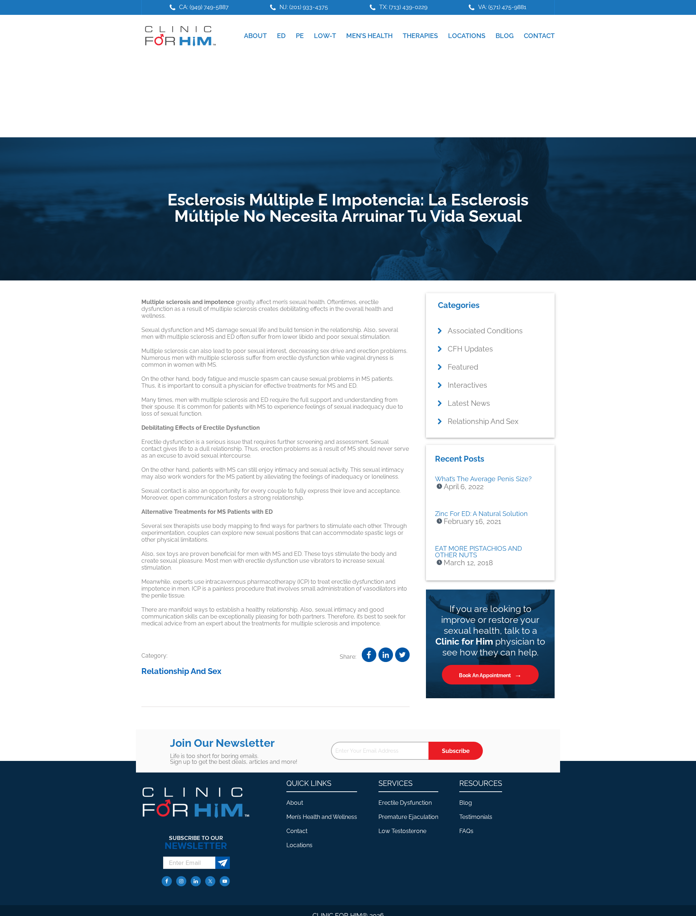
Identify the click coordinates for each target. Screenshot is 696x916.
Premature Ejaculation (408, 816)
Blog (465, 802)
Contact (296, 831)
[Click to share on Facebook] (369, 655)
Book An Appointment (485, 675)
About (294, 802)
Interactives (467, 385)
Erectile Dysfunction (405, 802)
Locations (299, 845)
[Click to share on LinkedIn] (385, 655)
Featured (463, 367)
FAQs (466, 831)
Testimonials (475, 816)
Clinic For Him (178, 36)
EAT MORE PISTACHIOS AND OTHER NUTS (478, 552)
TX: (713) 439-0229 (403, 7)
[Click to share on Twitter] (402, 655)
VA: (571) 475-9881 (502, 7)
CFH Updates (470, 349)
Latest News (469, 403)
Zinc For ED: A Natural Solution (481, 513)
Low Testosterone (402, 831)
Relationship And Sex (181, 671)
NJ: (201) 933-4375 (303, 7)
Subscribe (456, 751)
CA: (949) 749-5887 (204, 7)
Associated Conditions (485, 330)
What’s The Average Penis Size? (483, 479)
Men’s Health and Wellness (321, 816)
